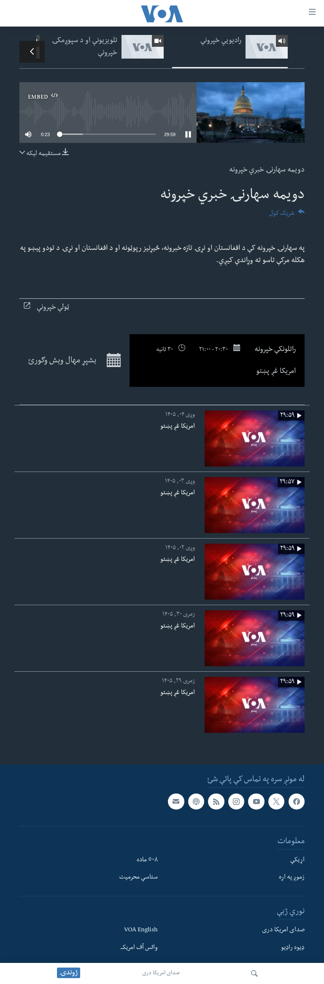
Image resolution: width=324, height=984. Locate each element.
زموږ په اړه (292, 878)
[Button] (287, 216)
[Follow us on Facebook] (297, 802)
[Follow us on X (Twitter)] (276, 802)
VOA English (141, 931)
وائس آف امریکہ (139, 948)
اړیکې (297, 860)
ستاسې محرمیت (138, 878)
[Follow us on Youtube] (256, 802)
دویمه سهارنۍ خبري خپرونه (267, 170)
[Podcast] (196, 802)
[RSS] (216, 802)
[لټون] (254, 973)
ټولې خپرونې (53, 307)
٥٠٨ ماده (147, 860)
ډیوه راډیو (293, 948)
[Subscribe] (176, 802)
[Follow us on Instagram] (236, 802)
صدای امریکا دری (161, 973)
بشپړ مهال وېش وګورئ (63, 361)
